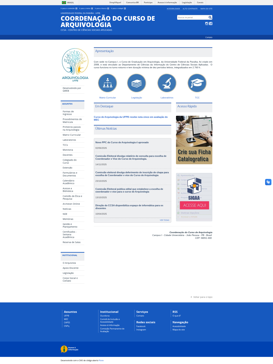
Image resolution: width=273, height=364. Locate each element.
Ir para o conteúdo (69, 8)
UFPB (66, 315)
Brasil (70, 2)
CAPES (67, 322)
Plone (101, 360)
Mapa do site (206, 8)
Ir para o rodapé (118, 8)
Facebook (210, 23)
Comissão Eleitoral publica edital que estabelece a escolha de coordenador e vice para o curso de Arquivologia (129, 190)
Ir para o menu (85, 8)
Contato (208, 37)
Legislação (136, 97)
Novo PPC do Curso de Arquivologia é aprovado (122, 142)
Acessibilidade (173, 8)
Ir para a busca (102, 8)
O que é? (177, 315)
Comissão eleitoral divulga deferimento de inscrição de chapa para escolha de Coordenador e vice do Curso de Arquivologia (132, 174)
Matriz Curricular (107, 97)
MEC (66, 319)
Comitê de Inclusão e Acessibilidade (110, 320)
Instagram (206, 23)
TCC (197, 97)
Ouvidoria (104, 315)
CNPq (66, 326)
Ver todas (164, 220)
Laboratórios (167, 97)
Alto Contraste (190, 8)
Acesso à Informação (110, 325)
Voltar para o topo (202, 296)
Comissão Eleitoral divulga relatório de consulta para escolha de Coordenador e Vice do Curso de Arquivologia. (130, 157)
